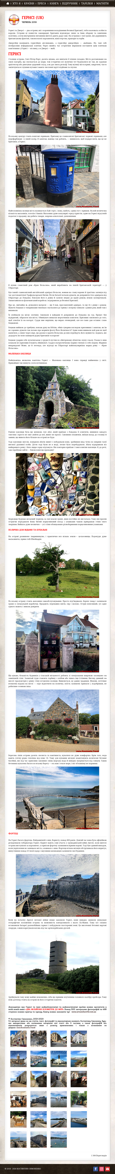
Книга (54, 3)
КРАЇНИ (29, 3)
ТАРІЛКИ (87, 3)
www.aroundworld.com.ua (84, 1011)
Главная (7, 3)
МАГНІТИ (102, 3)
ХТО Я (17, 3)
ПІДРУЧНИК (70, 3)
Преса (42, 3)
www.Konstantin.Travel (25, 1027)
